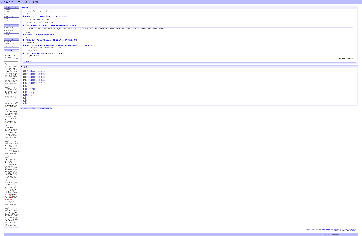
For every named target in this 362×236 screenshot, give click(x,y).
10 (28, 70)
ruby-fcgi (354, 230)
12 (31, 70)
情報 (30, 25)
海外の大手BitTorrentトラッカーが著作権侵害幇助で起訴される (54, 25)
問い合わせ (7, 32)
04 (26, 70)
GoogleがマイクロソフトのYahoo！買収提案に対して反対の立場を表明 (53, 40)
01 (26, 71)
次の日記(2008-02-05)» (42, 108)
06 (34, 71)
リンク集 (6, 34)
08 (37, 71)
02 (28, 71)
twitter (6, 18)
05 (32, 71)
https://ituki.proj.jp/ (336, 233)
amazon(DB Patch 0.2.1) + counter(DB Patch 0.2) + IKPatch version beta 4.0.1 (339, 229)
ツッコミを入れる (28, 61)
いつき (7, 53)
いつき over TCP (8, 16)
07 (36, 71)
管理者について (8, 28)
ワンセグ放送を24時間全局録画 (43, 35)
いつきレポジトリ (9, 21)
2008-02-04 (24, 7)
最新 (34, 108)
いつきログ (7, 2)
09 (39, 71)
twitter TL (8, 51)
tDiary (313, 229)
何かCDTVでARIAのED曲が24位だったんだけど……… (48, 16)
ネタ (26, 16)
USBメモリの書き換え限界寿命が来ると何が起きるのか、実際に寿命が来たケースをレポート (60, 45)
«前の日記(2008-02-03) (26, 108)
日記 (26, 53)
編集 (51, 108)
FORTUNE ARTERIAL (37, 53)
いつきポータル (8, 9)
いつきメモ (7, 14)
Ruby (340, 230)
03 (29, 71)
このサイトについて (9, 30)
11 (29, 70)
